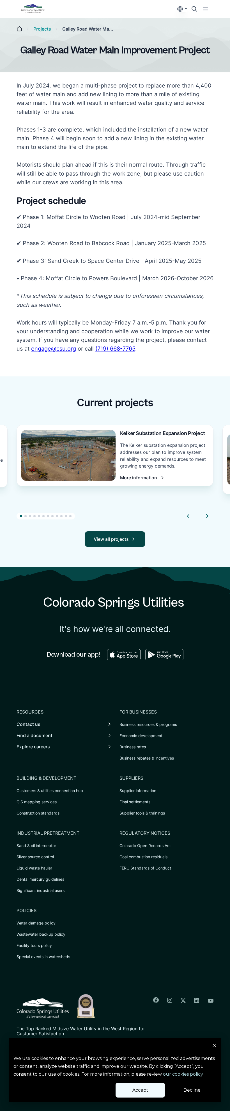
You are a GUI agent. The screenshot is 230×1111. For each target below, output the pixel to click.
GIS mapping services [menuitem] (37, 801)
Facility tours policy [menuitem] (34, 945)
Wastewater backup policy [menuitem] (41, 934)
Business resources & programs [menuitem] (148, 724)
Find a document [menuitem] (34, 735)
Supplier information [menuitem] (137, 790)
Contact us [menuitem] (28, 724)
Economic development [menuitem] (140, 735)
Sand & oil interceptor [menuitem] (36, 845)
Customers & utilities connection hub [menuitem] (50, 790)
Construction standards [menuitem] (38, 813)
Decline (192, 1090)
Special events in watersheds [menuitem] (43, 956)
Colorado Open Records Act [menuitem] (145, 845)
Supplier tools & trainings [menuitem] (142, 813)
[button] (21, 516)
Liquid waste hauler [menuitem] (34, 868)
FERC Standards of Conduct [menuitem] (145, 868)
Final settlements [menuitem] (134, 801)
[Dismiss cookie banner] (214, 1046)
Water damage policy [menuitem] (36, 923)
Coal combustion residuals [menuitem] (143, 856)
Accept (140, 1090)
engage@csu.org (53, 348)
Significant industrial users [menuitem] (41, 890)
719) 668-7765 (116, 348)
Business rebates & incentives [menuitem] (146, 758)
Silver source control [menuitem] (35, 856)
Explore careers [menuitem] (33, 746)
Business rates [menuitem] (132, 746)
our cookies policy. (183, 1074)
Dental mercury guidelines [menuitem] (40, 879)
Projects (42, 29)
